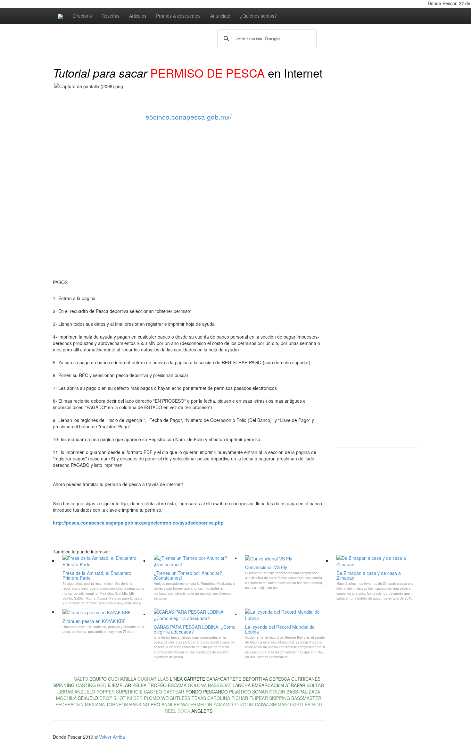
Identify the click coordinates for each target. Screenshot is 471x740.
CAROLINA (218, 698)
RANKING (139, 704)
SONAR (260, 691)
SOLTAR (315, 685)
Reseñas (111, 16)
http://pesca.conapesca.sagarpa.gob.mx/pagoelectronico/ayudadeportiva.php (138, 522)
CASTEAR (173, 691)
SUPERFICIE (129, 691)
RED (101, 685)
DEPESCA (279, 679)
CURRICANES (305, 679)
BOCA (184, 711)
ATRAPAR (295, 685)
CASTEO (153, 691)
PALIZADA (309, 691)
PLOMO (152, 698)
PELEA (139, 685)
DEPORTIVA (255, 679)
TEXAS (199, 698)
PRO (155, 704)
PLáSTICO (240, 691)
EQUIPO (98, 679)
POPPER (105, 691)
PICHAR (239, 698)
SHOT (119, 698)
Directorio (82, 16)
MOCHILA (66, 698)
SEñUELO (88, 698)
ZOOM (247, 704)
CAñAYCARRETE (223, 679)
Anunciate (220, 16)
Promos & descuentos (178, 16)
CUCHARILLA (122, 679)
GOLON (277, 691)
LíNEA (176, 679)
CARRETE (194, 679)
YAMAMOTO (226, 704)
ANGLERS (201, 711)
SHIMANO (280, 704)
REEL (170, 711)
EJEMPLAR (119, 685)
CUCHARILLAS (153, 679)
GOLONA (197, 685)
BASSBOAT (219, 685)
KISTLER (301, 704)
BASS (292, 691)
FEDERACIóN (69, 704)
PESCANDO (215, 691)
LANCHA (242, 685)
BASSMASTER (306, 698)
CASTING (86, 685)
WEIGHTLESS (175, 698)
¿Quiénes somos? (258, 16)
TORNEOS (117, 704)
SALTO (81, 679)
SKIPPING (279, 698)
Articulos (137, 16)
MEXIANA (95, 704)
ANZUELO (84, 691)
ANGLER (170, 704)
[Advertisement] (359, 156)
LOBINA (65, 679)
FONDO (194, 691)
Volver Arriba (112, 737)
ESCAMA (177, 685)
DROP (105, 698)
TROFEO (157, 685)
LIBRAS (65, 691)
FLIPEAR (258, 698)
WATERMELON (196, 704)
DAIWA (262, 704)
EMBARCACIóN (268, 685)
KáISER (135, 698)
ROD (317, 704)
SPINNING (64, 685)
